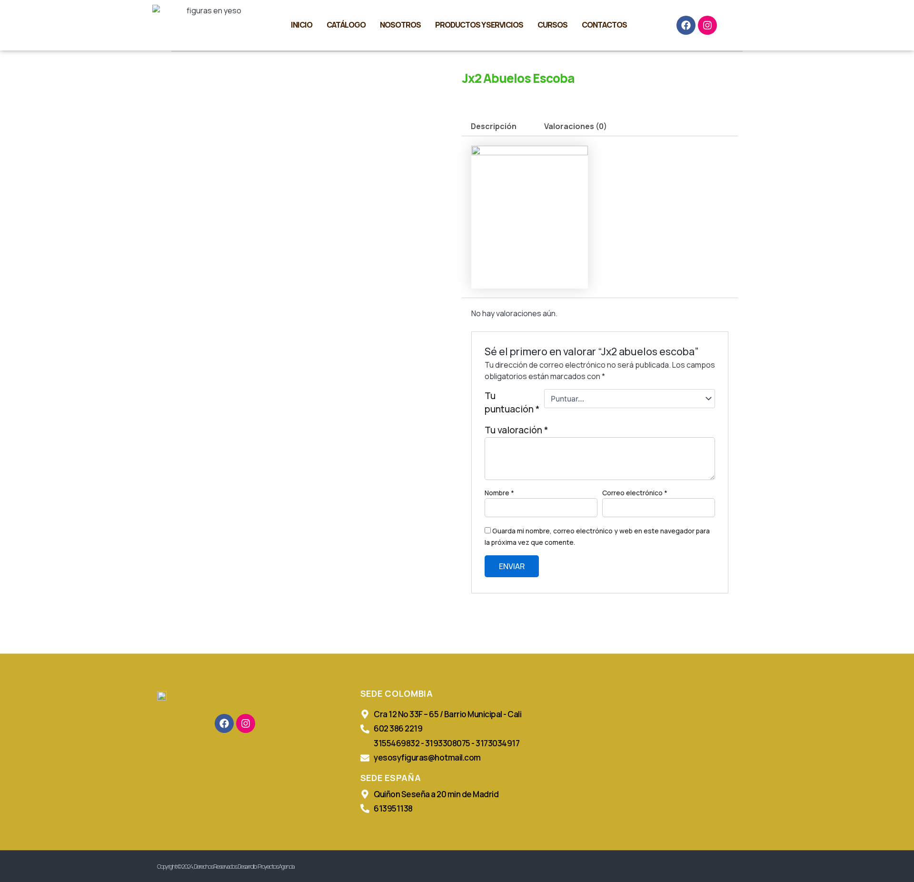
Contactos (604, 25)
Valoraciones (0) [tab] (575, 126)
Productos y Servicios (479, 25)
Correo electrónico (634, 492)
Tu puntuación (512, 403)
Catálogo (346, 25)
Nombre (499, 492)
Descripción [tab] (494, 126)
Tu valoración (516, 430)
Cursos (552, 25)
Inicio (301, 25)
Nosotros (400, 25)
